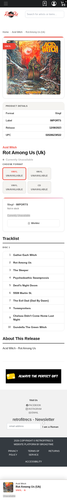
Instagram (35, 409)
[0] (63, 4)
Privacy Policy (13, 453)
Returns (54, 451)
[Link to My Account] (54, 4)
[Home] (11, 14)
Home (6, 32)
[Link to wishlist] (44, 4)
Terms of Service (33, 453)
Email (34, 412)
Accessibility (33, 461)
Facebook (34, 405)
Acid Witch (17, 32)
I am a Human (50, 426)
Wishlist (35, 223)
